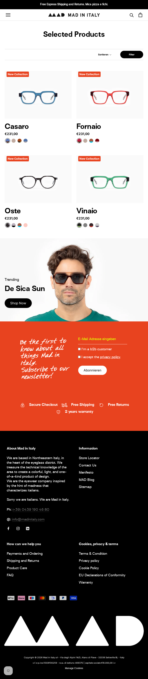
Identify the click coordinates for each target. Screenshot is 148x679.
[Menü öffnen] (8, 15)
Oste (13, 211)
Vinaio (86, 211)
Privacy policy (89, 561)
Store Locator (89, 458)
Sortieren (103, 54)
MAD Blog (86, 480)
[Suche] (132, 15)
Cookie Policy (89, 568)
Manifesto (86, 472)
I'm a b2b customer (97, 349)
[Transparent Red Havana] (79, 141)
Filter (132, 54)
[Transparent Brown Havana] (20, 141)
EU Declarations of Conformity (102, 575)
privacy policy (110, 357)
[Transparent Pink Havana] (97, 141)
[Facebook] (8, 528)
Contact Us (87, 465)
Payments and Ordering (25, 554)
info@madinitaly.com (28, 519)
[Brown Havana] (91, 225)
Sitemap (85, 487)
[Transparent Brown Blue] (91, 141)
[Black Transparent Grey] (14, 225)
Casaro (17, 127)
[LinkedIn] (27, 528)
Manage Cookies (74, 668)
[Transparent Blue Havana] (8, 141)
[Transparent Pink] (26, 225)
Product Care (17, 568)
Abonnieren (92, 370)
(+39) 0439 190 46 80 (31, 509)
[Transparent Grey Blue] (26, 141)
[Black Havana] (8, 225)
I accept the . (101, 357)
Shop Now (18, 303)
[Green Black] (79, 225)
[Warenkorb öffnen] (140, 15)
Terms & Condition (93, 554)
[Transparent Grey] (14, 141)
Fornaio (88, 127)
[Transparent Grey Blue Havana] (97, 225)
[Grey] (85, 225)
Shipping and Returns (23, 561)
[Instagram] (18, 528)
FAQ (10, 575)
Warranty (86, 583)
